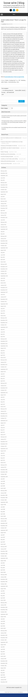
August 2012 (3, 394)
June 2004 (3, 621)
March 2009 (3, 488)
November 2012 (4, 387)
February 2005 (4, 602)
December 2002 (4, 660)
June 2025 (3, 177)
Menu (14, 14)
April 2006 (3, 569)
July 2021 (3, 231)
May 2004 (3, 623)
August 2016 (3, 306)
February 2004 (4, 630)
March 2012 (3, 406)
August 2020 (3, 250)
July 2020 (3, 252)
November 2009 (4, 471)
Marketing (23, 80)
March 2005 (3, 600)
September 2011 (4, 420)
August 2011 (3, 422)
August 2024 (3, 194)
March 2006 (3, 572)
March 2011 (3, 434)
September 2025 (4, 175)
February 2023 (4, 212)
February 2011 (4, 436)
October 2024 (3, 189)
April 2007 (3, 541)
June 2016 (3, 310)
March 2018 (3, 282)
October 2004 (3, 611)
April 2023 (3, 210)
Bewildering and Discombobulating (8, 154)
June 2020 (3, 254)
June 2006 (3, 565)
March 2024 (3, 198)
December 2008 (4, 495)
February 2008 (4, 518)
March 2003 (3, 656)
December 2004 (4, 607)
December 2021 (4, 226)
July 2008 (3, 506)
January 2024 (3, 203)
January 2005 (3, 604)
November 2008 (4, 497)
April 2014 (3, 355)
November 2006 (4, 553)
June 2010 (3, 455)
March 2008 (3, 516)
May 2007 (3, 539)
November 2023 (4, 208)
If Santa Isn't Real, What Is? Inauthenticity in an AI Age (11, 141)
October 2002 (3, 665)
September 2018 (4, 275)
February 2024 (4, 201)
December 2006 (4, 551)
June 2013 (3, 376)
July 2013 (3, 373)
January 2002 (3, 679)
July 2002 (3, 670)
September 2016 (4, 303)
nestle (2, 82)
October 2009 (3, 474)
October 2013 (3, 366)
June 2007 (3, 537)
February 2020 (4, 264)
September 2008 (4, 502)
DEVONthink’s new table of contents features (10, 147)
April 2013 (3, 380)
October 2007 (3, 527)
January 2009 (3, 492)
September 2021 (4, 229)
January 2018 (3, 285)
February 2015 (4, 338)
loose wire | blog (14, 2)
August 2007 (3, 532)
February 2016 (4, 317)
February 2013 (4, 383)
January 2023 (3, 215)
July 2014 (3, 350)
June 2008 (3, 509)
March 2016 (3, 315)
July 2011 (3, 425)
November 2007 (4, 525)
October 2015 (3, 324)
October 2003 (3, 639)
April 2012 (3, 404)
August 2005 (3, 588)
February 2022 (4, 222)
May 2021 (3, 233)
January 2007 (3, 548)
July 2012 (3, 397)
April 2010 (3, 460)
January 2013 (3, 385)
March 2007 (3, 544)
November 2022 (4, 217)
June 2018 (3, 278)
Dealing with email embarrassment (8, 161)
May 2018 (3, 280)
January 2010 (3, 467)
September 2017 (4, 292)
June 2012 (3, 399)
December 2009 (4, 469)
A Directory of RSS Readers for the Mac (9, 145)
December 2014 (4, 341)
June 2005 (3, 593)
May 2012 (3, 401)
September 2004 (4, 614)
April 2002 (3, 674)
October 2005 (3, 583)
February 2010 (4, 464)
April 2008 (3, 513)
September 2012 (4, 392)
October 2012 (3, 390)
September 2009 (4, 476)
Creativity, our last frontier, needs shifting (9, 158)
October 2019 (3, 271)
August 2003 (3, 644)
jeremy (4, 24)
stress (18, 82)
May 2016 (3, 313)
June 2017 (3, 294)
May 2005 (3, 595)
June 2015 (3, 331)
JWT (19, 80)
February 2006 (4, 574)
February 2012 (4, 408)
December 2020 (4, 240)
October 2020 (3, 245)
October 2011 (3, 418)
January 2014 (3, 362)
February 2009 (4, 490)
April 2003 (3, 653)
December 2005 (4, 579)
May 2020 (3, 257)
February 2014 (4, 359)
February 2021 (4, 236)
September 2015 (4, 327)
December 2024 (4, 184)
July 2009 (3, 478)
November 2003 (4, 637)
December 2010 (4, 441)
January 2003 (3, 658)
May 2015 (3, 334)
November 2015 (4, 322)
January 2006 (3, 576)
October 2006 (3, 555)
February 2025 (4, 182)
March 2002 (3, 677)
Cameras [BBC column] (20, 90)
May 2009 (3, 483)
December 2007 (4, 523)
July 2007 (3, 534)
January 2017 (3, 296)
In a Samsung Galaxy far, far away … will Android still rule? (8, 92)
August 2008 (3, 504)
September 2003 (4, 642)
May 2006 (3, 567)
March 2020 (3, 261)
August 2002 (3, 667)
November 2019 (4, 268)
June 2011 (3, 427)
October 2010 (3, 446)
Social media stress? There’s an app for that (14, 76)
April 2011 (3, 432)
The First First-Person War (6, 163)
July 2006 (3, 562)
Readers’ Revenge (4, 151)
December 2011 (4, 413)
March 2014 (3, 357)
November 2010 (4, 443)
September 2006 (4, 558)
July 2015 (3, 329)
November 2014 (4, 343)
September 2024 (4, 191)
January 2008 (3, 520)
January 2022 (3, 224)
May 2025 (3, 180)
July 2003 (3, 646)
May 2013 (3, 378)
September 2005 (4, 586)
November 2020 (4, 243)
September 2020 (4, 247)
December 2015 (4, 320)
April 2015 (3, 336)
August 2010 (3, 450)
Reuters (7, 80)
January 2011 (3, 439)
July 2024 (3, 196)
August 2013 (3, 371)
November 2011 (4, 415)
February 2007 (4, 546)
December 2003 (4, 635)
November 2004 (4, 609)
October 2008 (3, 499)
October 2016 (3, 301)
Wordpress (20, 692)
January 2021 (3, 238)
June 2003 (3, 649)
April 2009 (3, 485)
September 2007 (4, 530)
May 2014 (3, 352)
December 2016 (4, 299)
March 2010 (3, 462)
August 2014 (3, 348)
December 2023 (4, 205)
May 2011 (3, 429)
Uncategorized (12, 80)
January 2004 (3, 632)
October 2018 (3, 273)
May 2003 (3, 651)
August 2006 (3, 560)
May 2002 (3, 672)
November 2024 (4, 187)
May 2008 (3, 511)
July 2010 (3, 453)
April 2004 (3, 625)
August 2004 (3, 616)
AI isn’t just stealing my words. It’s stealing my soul (11, 137)
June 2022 (3, 219)
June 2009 (3, 481)
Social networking (12, 82)
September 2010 (4, 448)
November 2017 (4, 289)
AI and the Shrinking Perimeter (7, 156)
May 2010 (3, 457)
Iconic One (7, 692)
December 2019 (4, 266)
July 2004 (3, 618)
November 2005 (4, 581)
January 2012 (3, 411)
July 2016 (3, 308)
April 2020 (3, 259)
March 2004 (3, 628)
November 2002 (4, 663)
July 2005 (3, 590)
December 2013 (4, 364)
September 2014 (4, 345)
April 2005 (3, 597)
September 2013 (4, 369)
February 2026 (4, 170)
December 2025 (4, 173)
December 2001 (4, 681)
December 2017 (4, 287)
